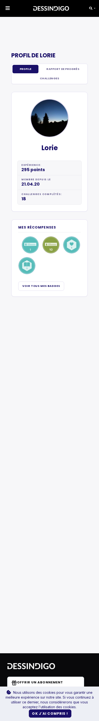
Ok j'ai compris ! (50, 713)
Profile (25, 69)
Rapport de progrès (62, 69)
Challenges (49, 78)
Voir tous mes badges (41, 286)
